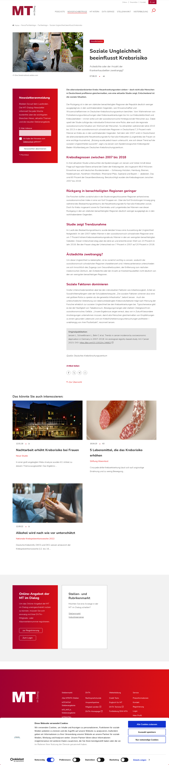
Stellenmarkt (75, 613)
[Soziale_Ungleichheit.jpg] (48, 52)
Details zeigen (139, 760)
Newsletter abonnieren (35, 148)
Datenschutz (28, 141)
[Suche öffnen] (153, 10)
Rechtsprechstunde (93, 698)
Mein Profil (137, 715)
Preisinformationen (140, 698)
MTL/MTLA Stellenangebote (68, 711)
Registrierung (138, 707)
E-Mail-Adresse (25, 128)
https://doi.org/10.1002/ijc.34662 (95, 342)
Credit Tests (114, 698)
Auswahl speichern (147, 732)
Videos (124, 2)
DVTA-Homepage (92, 711)
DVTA (87, 692)
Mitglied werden (92, 707)
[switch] (74, 759)
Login (135, 711)
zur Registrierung (31, 630)
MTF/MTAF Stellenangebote (68, 704)
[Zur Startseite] (24, 10)
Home (17, 25)
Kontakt (143, 2)
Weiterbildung (115, 692)
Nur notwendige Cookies (147, 740)
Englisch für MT (115, 702)
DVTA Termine (115, 707)
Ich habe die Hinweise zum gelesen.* (34, 140)
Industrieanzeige (76, 617)
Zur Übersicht (75, 382)
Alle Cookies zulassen (147, 724)
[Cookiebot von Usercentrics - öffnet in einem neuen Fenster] (17, 760)
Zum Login (28, 637)
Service (136, 692)
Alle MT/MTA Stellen (70, 698)
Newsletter (134, 2)
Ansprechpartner (92, 702)
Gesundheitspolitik (97, 41)
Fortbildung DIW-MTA (118, 711)
